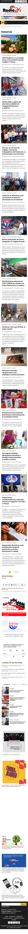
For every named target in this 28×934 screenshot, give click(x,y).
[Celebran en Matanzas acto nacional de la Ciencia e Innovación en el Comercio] (14, 181)
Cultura (11, 719)
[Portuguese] (10, 576)
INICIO (6, 916)
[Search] (26, 22)
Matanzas (14, 495)
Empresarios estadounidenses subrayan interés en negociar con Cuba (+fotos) (13, 501)
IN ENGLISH (12, 916)
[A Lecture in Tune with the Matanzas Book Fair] (5, 690)
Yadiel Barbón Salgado (19, 288)
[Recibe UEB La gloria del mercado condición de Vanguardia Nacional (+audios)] (14, 86)
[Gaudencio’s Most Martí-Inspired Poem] (5, 706)
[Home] (3, 23)
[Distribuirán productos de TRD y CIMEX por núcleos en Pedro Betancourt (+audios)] (14, 267)
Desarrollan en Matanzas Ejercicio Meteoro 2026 (13, 673)
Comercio (4, 55)
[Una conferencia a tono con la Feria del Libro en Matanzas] (5, 721)
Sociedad (14, 55)
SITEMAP (14, 920)
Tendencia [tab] (24, 684)
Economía (14, 97)
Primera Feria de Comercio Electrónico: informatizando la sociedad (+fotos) (13, 415)
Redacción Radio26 (19, 244)
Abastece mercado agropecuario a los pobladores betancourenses (13, 373)
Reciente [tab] (7, 684)
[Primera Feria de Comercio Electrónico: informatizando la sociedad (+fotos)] (14, 398)
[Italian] (9, 576)
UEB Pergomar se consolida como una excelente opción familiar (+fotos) (13, 60)
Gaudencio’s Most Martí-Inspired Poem (16, 707)
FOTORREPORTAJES (19, 918)
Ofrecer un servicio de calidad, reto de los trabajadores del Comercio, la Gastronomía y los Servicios (13, 151)
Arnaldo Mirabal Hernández (18, 64)
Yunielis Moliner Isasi (17, 419)
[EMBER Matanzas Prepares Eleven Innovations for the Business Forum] (5, 713)
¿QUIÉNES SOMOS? (8, 918)
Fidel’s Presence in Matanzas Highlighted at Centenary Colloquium (17, 699)
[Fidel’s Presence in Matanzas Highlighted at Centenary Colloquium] (5, 698)
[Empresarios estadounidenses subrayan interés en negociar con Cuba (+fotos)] (14, 483)
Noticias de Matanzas (6, 99)
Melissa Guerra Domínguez (18, 110)
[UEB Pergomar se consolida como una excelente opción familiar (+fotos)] (14, 44)
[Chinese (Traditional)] (3, 576)
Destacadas (9, 55)
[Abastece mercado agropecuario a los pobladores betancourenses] (14, 356)
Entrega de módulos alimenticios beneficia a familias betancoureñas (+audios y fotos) (11, 456)
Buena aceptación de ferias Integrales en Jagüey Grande (13, 240)
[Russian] (11, 576)
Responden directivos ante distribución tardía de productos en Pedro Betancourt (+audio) (13, 548)
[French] (6, 576)
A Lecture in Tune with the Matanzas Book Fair (16, 691)
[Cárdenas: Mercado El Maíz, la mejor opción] (14, 313)
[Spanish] (12, 576)
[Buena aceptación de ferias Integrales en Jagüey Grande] (14, 225)
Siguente (16, 572)
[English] (5, 576)
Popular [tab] (15, 684)
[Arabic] (2, 576)
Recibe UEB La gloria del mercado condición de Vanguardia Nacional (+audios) (11, 105)
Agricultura (4, 236)
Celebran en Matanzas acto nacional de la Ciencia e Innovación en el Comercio (13, 198)
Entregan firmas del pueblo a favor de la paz (12, 677)
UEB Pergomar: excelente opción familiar (11, 665)
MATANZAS (19, 916)
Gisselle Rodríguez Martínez (18, 156)
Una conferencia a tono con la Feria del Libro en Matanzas (17, 722)
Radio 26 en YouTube (12, 663)
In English (12, 688)
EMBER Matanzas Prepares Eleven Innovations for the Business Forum (17, 715)
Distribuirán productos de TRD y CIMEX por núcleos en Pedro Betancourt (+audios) (13, 283)
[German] (7, 576)
